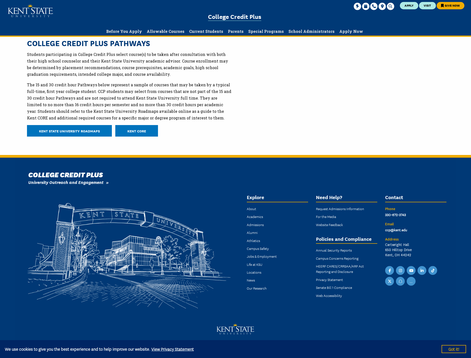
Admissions (255, 224)
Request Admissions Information (340, 208)
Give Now (452, 5)
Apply (409, 5)
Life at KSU (254, 264)
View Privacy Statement (172, 349)
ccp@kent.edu (396, 229)
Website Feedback (329, 224)
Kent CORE (136, 131)
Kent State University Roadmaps (69, 131)
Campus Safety (258, 248)
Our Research (257, 288)
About (251, 208)
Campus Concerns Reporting (337, 258)
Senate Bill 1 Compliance (334, 287)
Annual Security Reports (334, 250)
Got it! (453, 349)
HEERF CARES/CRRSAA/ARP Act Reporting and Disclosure (340, 268)
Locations (254, 272)
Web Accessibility (329, 295)
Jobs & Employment (262, 256)
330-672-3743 (395, 214)
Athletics (253, 240)
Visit (427, 5)
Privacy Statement (329, 279)
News (251, 280)
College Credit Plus (234, 16)
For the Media (326, 216)
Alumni (252, 232)
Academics (255, 216)
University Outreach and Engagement (66, 182)
